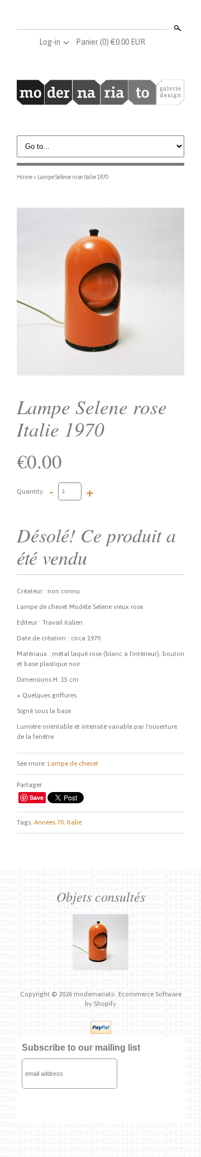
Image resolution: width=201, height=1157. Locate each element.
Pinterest (118, 16)
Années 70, (49, 822)
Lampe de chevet (72, 763)
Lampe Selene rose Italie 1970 (72, 177)
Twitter (100, 16)
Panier (110, 42)
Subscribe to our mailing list (81, 1047)
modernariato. (96, 994)
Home (24, 177)
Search (176, 28)
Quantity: (31, 491)
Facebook (81, 16)
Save (37, 797)
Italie (74, 822)
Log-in (49, 42)
